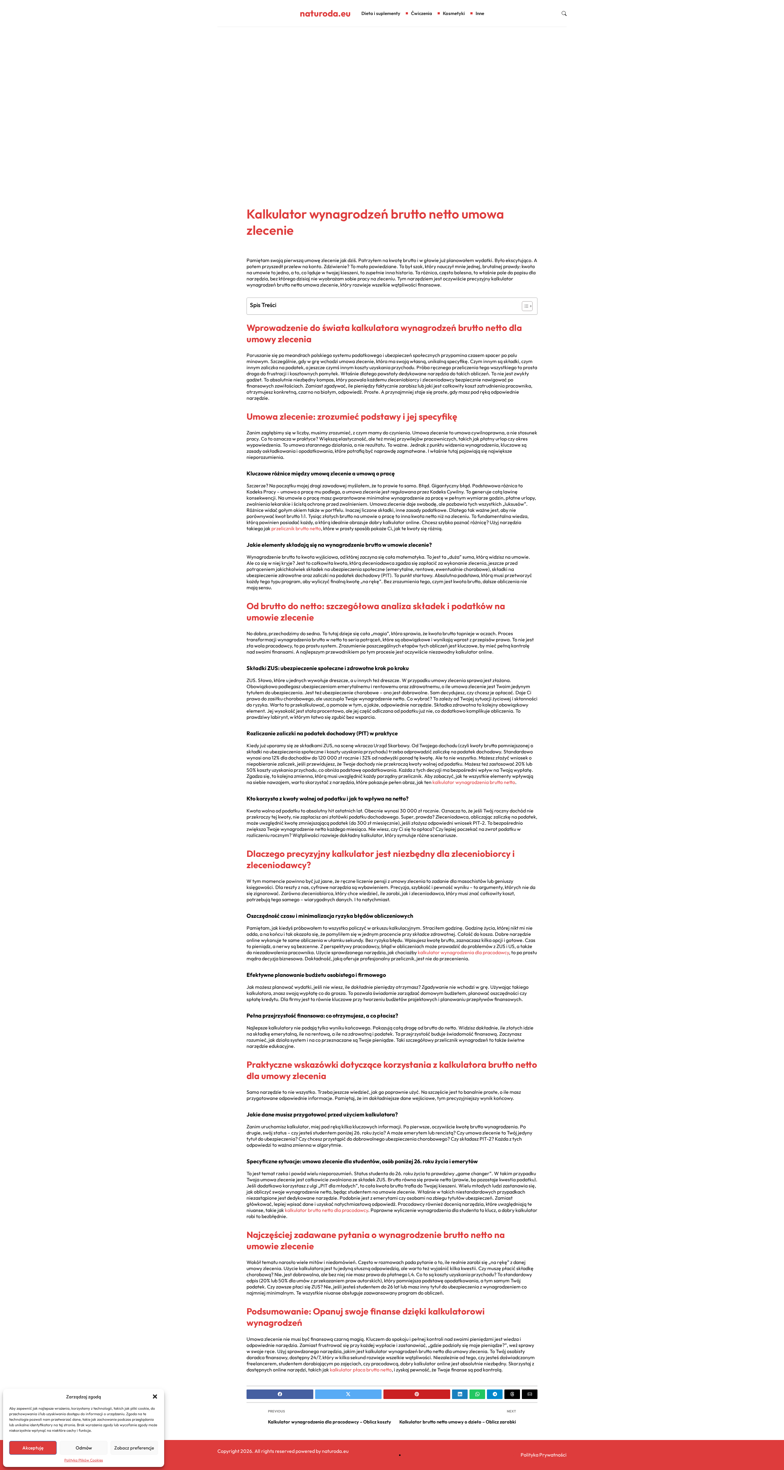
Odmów (84, 1448)
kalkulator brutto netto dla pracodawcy (326, 1210)
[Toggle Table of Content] (524, 306)
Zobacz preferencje (134, 1448)
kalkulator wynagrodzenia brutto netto (473, 782)
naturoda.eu (325, 13)
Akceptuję (32, 1448)
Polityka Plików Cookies (83, 1460)
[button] (155, 1396)
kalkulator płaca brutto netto (361, 1370)
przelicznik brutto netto (296, 528)
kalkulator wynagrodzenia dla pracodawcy (463, 952)
